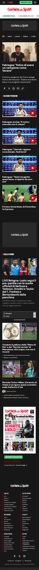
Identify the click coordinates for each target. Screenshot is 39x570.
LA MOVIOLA (6, 379)
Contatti (6, 536)
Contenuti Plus (9, 16)
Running (25, 504)
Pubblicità (25, 523)
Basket (24, 500)
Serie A (25, 36)
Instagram (18, 561)
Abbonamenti (26, 517)
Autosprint (7, 519)
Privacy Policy (8, 547)
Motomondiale (26, 498)
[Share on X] (9, 88)
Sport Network (8, 528)
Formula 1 (25, 496)
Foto (23, 539)
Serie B (6, 500)
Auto (5, 517)
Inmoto (6, 521)
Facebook (11, 561)
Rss (23, 525)
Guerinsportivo (8, 525)
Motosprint (7, 523)
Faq (5, 551)
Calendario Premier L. (29, 548)
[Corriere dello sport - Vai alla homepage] (19, 9)
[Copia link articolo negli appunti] (22, 88)
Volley (24, 506)
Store (24, 521)
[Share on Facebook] (4, 88)
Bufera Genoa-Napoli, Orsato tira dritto (16, 397)
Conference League (10, 506)
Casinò (24, 550)
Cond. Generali (8, 549)
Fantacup (7, 530)
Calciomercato (8, 510)
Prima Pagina (26, 519)
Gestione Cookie (9, 543)
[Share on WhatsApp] (13, 88)
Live (11, 2)
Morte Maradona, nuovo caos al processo (17, 355)
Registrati (25, 530)
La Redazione (8, 539)
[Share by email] (18, 88)
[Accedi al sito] (35, 2)
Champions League (10, 502)
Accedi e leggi (20, 465)
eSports (24, 508)
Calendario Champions (26, 543)
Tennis (24, 502)
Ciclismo (25, 510)
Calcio (17, 36)
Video (10, 36)
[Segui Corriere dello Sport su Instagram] (24, 556)
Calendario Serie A (28, 541)
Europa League (8, 504)
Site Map (25, 528)
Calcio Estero (8, 508)
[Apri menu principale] (3, 2)
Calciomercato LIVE (26, 16)
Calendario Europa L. (28, 546)
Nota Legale (8, 541)
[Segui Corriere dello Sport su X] (19, 556)
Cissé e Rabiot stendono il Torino (14, 395)
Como (33, 36)
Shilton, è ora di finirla (10, 357)
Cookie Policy (8, 545)
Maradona (6, 341)
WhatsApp (28, 561)
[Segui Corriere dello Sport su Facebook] (15, 556)
